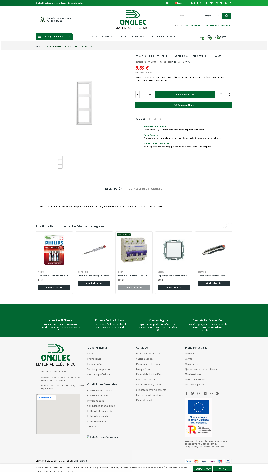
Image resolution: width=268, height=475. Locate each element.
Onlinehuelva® (80, 460)
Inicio (173, 61)
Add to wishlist (221, 94)
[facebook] (206, 2)
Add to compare (229, 94)
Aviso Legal (93, 426)
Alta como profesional (98, 374)
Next (230, 225)
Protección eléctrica (146, 379)
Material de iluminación (148, 374)
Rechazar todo (203, 468)
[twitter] (211, 2)
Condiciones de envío (98, 395)
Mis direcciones (193, 374)
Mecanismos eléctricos (148, 364)
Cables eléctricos (145, 358)
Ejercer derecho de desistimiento (202, 369)
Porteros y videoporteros (149, 395)
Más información (44, 471)
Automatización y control (149, 384)
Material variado (144, 400)
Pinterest (160, 119)
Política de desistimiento (100, 411)
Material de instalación (148, 353)
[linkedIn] (221, 2)
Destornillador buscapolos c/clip (93, 275)
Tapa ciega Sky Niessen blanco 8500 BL (174, 275)
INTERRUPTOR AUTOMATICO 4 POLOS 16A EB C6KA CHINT (134, 275)
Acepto (222, 468)
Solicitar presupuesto (98, 369)
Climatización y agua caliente (151, 389)
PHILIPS (41, 272)
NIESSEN (161, 272)
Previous (224, 225)
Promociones (94, 358)
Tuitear (155, 119)
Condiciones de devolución (101, 405)
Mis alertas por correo (196, 384)
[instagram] (216, 2)
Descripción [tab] (113, 188)
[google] (226, 2)
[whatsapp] (231, 2)
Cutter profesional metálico (211, 275)
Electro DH (83, 272)
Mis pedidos (191, 364)
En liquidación (94, 364)
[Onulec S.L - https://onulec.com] (102, 436)
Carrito (188, 358)
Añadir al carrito (185, 94)
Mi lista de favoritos (195, 379)
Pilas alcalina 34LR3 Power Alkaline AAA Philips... (54, 275)
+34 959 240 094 (55, 21)
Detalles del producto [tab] (145, 188)
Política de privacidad (98, 416)
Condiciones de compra (99, 390)
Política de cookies (96, 421)
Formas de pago (95, 400)
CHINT (120, 272)
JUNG (187, 61)
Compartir (149, 119)
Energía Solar (143, 369)
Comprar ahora (186, 105)
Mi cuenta (190, 353)
